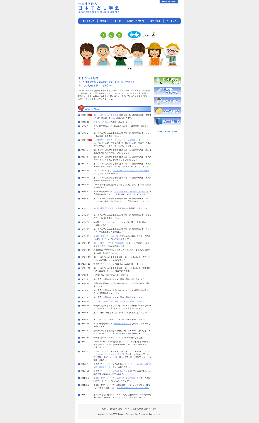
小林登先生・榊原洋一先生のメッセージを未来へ (116, 140)
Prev (81, 46)
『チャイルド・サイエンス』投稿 (113, 371)
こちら (109, 253)
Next (177, 46)
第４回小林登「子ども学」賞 (105, 236)
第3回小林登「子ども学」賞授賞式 (108, 243)
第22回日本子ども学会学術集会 (106, 115)
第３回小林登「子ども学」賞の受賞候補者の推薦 (114, 378)
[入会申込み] (167, 115)
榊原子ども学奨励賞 (101, 122)
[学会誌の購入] (167, 125)
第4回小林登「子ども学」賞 (105, 208)
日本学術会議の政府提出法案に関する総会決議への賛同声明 (118, 301)
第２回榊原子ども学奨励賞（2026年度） (131, 191)
